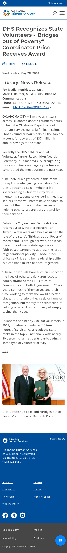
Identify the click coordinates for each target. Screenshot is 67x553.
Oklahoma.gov (10, 529)
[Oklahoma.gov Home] (4, 3)
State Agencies (56, 3)
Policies (38, 529)
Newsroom (8, 496)
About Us (7, 482)
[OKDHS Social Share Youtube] (22, 515)
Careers (38, 482)
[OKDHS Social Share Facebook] (5, 515)
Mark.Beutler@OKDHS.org (32, 107)
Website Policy (10, 503)
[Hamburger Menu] (62, 13)
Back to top (55, 439)
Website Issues (42, 496)
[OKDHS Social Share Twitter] (14, 515)
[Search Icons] (54, 13)
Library (37, 489)
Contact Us (8, 489)
